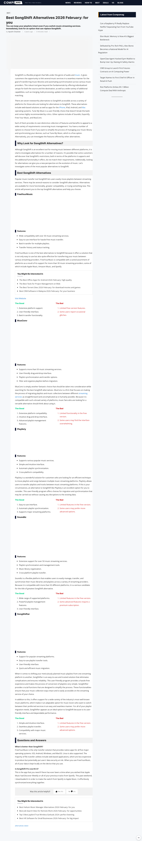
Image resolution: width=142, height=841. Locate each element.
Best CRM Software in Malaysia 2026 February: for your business (47, 291)
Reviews (78, 3)
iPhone (62, 107)
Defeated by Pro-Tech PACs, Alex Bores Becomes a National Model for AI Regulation (116, 49)
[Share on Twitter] (5, 77)
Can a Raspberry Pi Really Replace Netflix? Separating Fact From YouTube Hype (115, 26)
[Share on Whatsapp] (5, 81)
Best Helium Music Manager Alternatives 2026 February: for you (47, 807)
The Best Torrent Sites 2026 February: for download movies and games (49, 287)
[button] (138, 837)
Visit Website (20, 298)
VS (113, 3)
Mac (84, 107)
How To (88, 3)
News (68, 3)
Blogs (120, 3)
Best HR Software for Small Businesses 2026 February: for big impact (49, 818)
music (77, 75)
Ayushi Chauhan (14, 32)
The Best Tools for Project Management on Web (39, 283)
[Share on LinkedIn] (5, 79)
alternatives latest (21, 826)
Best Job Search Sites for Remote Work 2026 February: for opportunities (50, 811)
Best (97, 3)
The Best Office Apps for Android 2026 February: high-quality (45, 280)
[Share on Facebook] (5, 74)
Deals (105, 3)
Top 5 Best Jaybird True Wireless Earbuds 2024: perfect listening (46, 814)
